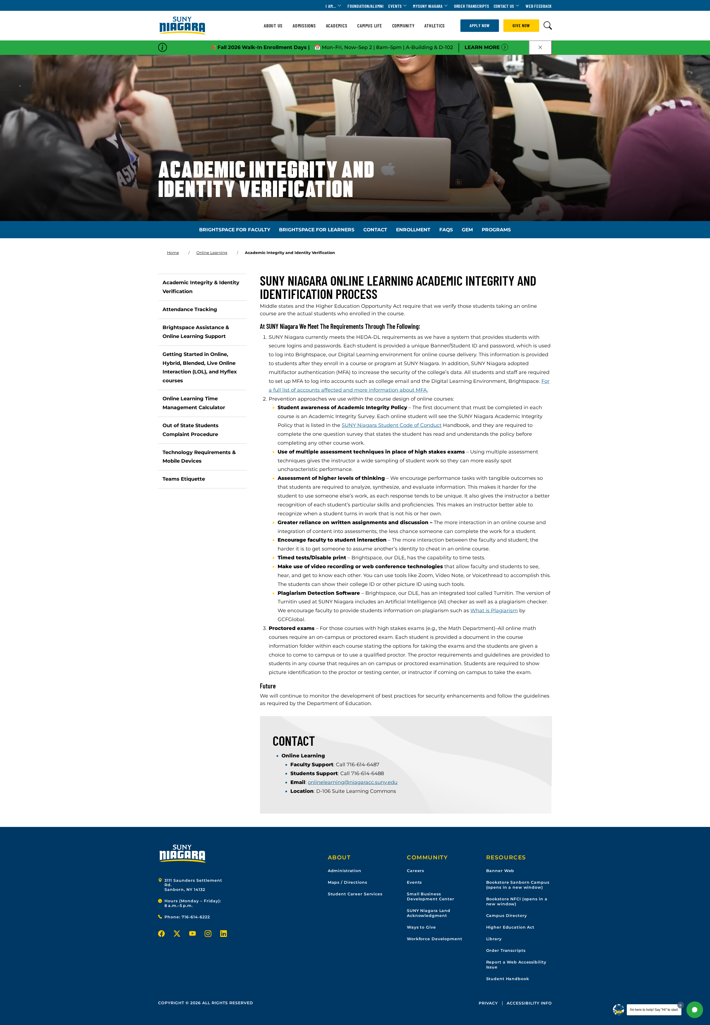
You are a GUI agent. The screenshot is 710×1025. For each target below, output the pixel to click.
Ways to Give (421, 927)
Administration (344, 870)
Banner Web (500, 870)
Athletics (434, 26)
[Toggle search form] (548, 25)
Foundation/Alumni (366, 6)
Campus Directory (506, 915)
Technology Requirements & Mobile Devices (199, 456)
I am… (331, 6)
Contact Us (504, 6)
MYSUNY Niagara (428, 6)
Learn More (482, 47)
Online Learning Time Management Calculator (194, 403)
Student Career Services (355, 893)
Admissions (304, 26)
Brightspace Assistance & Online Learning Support (196, 331)
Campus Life (369, 26)
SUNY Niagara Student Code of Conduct (392, 425)
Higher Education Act (510, 927)
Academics (337, 26)
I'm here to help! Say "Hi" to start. (654, 1010)
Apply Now (480, 25)
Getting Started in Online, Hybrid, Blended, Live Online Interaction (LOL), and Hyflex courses (200, 367)
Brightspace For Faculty (234, 229)
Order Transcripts (471, 6)
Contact (375, 229)
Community (403, 26)
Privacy (488, 1003)
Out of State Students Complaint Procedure (191, 429)
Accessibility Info (529, 1003)
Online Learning (211, 252)
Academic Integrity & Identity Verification (201, 287)
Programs (496, 229)
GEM (467, 229)
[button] (694, 1009)
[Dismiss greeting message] (680, 1005)
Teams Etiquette (184, 479)
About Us (273, 26)
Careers (415, 870)
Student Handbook (507, 978)
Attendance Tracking (190, 309)
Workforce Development (434, 938)
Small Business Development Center (430, 896)
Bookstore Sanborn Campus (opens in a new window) (517, 885)
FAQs (446, 229)
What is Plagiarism (494, 611)
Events (395, 6)
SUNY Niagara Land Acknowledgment (428, 913)
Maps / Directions (347, 882)
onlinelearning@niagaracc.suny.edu (352, 782)
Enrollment (413, 229)
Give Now (521, 25)
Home (173, 252)
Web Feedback (539, 6)
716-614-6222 (196, 916)
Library (494, 938)
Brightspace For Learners (316, 229)
